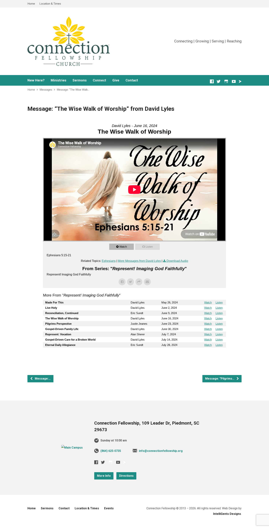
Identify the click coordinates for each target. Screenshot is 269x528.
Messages (46, 89)
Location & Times (50, 3)
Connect (99, 80)
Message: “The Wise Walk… (73, 89)
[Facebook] (212, 81)
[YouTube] (234, 81)
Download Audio (177, 260)
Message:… (42, 378)
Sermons (79, 80)
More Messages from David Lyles (139, 260)
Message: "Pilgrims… (220, 378)
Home (31, 3)
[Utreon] (240, 81)
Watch (123, 246)
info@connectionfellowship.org (161, 451)
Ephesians (109, 260)
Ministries (58, 80)
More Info (104, 475)
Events (109, 508)
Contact (132, 80)
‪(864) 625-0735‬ (110, 451)
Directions (126, 475)
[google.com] (226, 81)
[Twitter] (219, 81)
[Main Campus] (72, 447)
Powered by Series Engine (212, 355)
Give (115, 80)
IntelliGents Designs (227, 514)
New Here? (35, 80)
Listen (149, 246)
